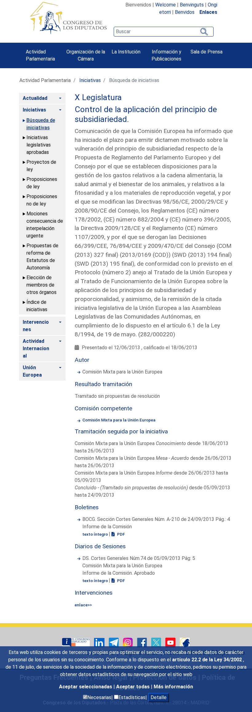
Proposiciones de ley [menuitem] (41, 183)
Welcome (165, 5)
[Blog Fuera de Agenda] (184, 642)
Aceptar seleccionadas (86, 687)
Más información (173, 687)
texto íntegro (95, 534)
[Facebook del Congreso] (143, 642)
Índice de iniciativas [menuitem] (36, 305)
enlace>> (83, 604)
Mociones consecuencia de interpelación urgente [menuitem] (44, 225)
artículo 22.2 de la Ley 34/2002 (207, 660)
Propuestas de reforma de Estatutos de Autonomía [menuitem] (42, 257)
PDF (120, 534)
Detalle (159, 697)
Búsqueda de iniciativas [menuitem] (40, 124)
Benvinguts (192, 5)
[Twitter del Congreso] (157, 642)
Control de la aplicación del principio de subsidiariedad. (146, 114)
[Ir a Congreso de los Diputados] (68, 18)
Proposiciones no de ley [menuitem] (41, 200)
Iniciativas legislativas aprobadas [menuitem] (38, 145)
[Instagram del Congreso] (128, 642)
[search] (163, 32)
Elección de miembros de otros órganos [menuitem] (41, 285)
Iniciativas (90, 80)
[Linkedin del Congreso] (100, 642)
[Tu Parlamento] (77, 642)
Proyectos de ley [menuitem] (41, 165)
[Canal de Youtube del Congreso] (171, 642)
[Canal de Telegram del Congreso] (114, 642)
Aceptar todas (133, 687)
